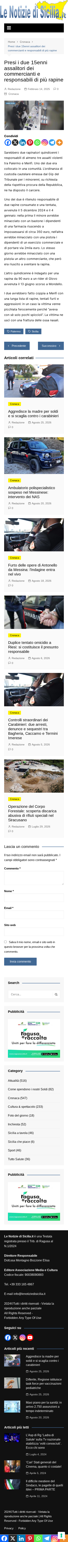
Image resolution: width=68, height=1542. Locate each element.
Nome (9, 891)
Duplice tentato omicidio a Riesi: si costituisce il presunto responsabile (33, 647)
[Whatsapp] (37, 142)
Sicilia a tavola (18, 1133)
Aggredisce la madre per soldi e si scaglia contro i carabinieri (42, 1360)
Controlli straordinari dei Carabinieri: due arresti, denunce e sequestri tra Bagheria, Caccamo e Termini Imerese (33, 729)
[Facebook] (8, 142)
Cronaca (13, 93)
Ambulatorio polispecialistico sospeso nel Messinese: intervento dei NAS (31, 492)
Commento (12, 868)
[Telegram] (52, 142)
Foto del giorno (18, 1115)
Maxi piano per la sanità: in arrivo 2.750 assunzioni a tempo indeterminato (44, 1407)
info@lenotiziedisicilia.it (29, 1293)
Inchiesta (14, 1124)
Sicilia (35, 331)
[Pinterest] (30, 142)
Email (8, 908)
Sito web (10, 925)
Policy (22, 1528)
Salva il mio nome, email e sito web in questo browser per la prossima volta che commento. (29, 946)
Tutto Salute (16, 1159)
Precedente (19, 345)
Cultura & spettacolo (21, 1106)
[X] (15, 142)
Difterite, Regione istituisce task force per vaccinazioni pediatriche (44, 1384)
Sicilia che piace (19, 1141)
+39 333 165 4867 (22, 1284)
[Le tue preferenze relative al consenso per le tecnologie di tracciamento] (61, 1535)
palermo (16, 331)
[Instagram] (44, 142)
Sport (11, 1150)
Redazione (14, 88)
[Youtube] (30, 1337)
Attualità (13, 1080)
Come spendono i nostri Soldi (28, 1089)
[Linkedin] (22, 142)
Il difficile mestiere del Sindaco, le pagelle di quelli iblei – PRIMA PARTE (44, 1485)
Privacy (9, 1528)
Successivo (49, 345)
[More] (59, 142)
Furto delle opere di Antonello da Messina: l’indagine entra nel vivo (32, 569)
